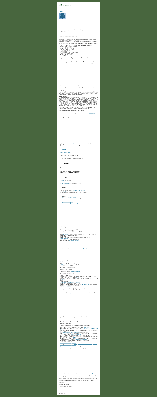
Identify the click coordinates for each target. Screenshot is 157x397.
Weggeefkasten (64, 7)
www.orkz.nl (63, 279)
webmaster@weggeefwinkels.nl (85, 119)
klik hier (93, 373)
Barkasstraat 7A (75, 190)
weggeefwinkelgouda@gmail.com (75, 271)
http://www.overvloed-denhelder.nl (71, 225)
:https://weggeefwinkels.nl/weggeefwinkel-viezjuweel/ (73, 253)
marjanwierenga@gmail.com (85, 284)
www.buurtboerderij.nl (81, 143)
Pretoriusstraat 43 (62, 180)
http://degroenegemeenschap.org (81, 190)
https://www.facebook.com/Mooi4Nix (76, 334)
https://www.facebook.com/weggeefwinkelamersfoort (69, 203)
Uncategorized (66, 386)
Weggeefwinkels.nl (64, 4)
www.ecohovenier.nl (78, 277)
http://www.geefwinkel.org (64, 264)
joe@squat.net (68, 183)
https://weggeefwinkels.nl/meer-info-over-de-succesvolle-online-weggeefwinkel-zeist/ (85, 344)
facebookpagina (84, 222)
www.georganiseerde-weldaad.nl (85, 328)
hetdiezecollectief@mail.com (90, 365)
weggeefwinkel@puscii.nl (75, 332)
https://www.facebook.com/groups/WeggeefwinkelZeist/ (68, 343)
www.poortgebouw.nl (86, 327)
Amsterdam (63, 177)
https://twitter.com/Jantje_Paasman (65, 345)
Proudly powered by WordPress (62, 393)
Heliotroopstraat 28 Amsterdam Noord (65, 152)
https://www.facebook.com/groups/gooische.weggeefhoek (68, 262)
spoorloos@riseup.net (71, 255)
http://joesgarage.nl (63, 183)
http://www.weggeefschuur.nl (67, 286)
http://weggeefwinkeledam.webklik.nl (74, 240)
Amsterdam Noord (64, 149)
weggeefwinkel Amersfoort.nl (81, 203)
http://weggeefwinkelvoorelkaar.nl (67, 218)
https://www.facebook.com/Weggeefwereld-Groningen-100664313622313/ (70, 282)
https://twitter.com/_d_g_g (63, 191)
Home (59, 7)
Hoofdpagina (61, 11)
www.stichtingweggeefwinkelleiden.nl (72, 293)
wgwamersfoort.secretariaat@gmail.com (67, 202)
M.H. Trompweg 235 (66, 234)
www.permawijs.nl (92, 113)
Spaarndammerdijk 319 (70, 143)
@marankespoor (61, 120)
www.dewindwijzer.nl (73, 337)
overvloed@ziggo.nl (83, 224)
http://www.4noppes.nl (63, 232)
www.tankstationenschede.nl (64, 238)
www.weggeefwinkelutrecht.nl (67, 332)
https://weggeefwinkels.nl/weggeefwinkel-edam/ (83, 248)
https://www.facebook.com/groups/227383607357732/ (81, 339)
